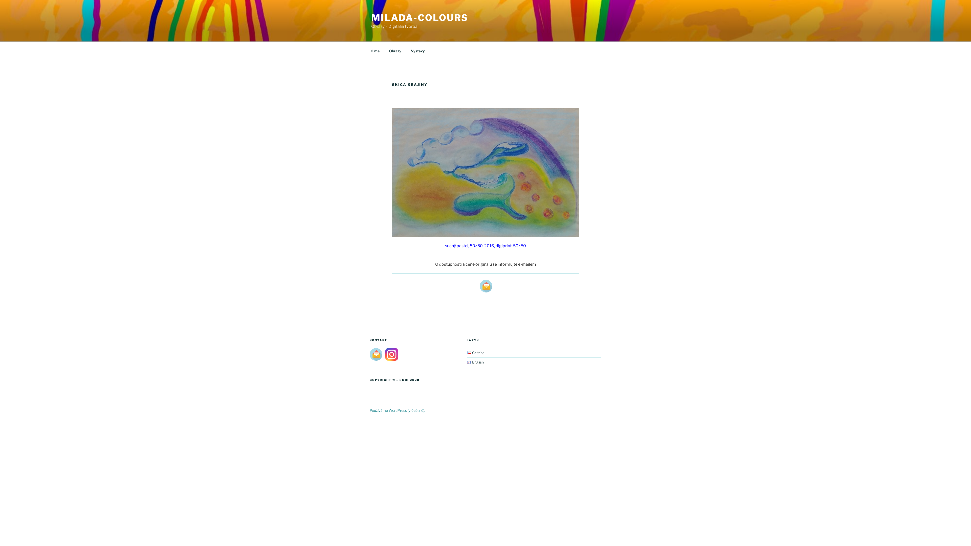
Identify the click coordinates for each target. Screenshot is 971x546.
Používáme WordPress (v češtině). (397, 410)
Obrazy (395, 51)
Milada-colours (419, 17)
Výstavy (418, 51)
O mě (375, 51)
